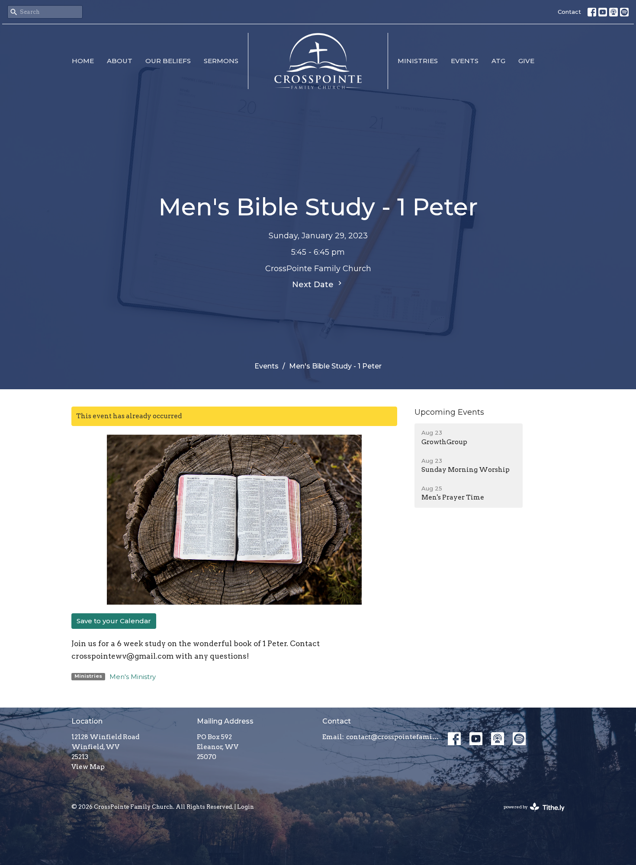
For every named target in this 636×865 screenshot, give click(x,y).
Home (83, 61)
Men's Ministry (132, 677)
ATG (498, 61)
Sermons (221, 61)
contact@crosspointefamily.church (392, 737)
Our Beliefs (168, 61)
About (119, 61)
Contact (569, 11)
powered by (530, 814)
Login (245, 807)
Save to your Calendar (114, 621)
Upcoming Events (449, 412)
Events (465, 61)
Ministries (418, 61)
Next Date (314, 284)
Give (526, 61)
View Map (88, 767)
